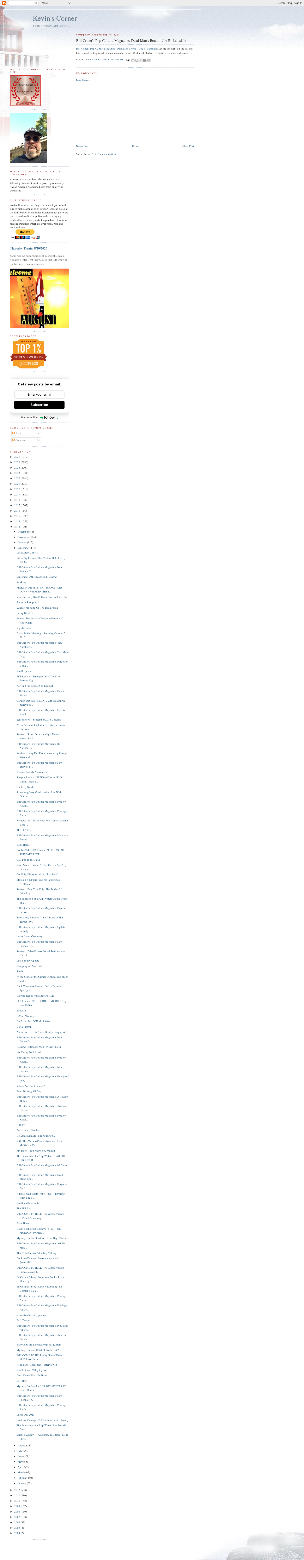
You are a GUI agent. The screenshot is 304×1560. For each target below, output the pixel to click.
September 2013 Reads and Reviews (37, 577)
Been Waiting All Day (29, 1091)
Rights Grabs (24, 628)
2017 (17, 505)
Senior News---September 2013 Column (39, 719)
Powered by (29, 417)
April (21, 1467)
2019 (17, 494)
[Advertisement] (135, 113)
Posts (18, 433)
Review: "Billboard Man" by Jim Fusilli (39, 1047)
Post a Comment (83, 80)
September (24, 548)
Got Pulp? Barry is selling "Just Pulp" (37, 874)
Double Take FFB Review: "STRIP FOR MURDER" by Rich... (39, 1231)
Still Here (22, 1381)
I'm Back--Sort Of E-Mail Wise (33, 1021)
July (20, 1451)
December (23, 531)
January (22, 1483)
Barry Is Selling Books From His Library (39, 1344)
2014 (17, 521)
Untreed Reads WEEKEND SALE (35, 995)
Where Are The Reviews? (31, 1086)
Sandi (20, 971)
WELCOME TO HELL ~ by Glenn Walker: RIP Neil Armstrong (40, 1216)
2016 (17, 510)
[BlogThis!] (137, 60)
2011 (17, 1495)
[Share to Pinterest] (149, 60)
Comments (21, 440)
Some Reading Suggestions (32, 1315)
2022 (17, 478)
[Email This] (133, 60)
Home (135, 146)
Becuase (21, 1010)
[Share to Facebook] (145, 60)
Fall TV (21, 1125)
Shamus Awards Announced (32, 772)
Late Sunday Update (28, 960)
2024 (17, 467)
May (20, 1461)
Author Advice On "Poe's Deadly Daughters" (41, 1032)
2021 (17, 484)
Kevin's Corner (55, 18)
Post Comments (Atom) (104, 154)
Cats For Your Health (28, 859)
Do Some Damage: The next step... (36, 1135)
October (22, 542)
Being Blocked (25, 613)
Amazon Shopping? (28, 602)
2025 (17, 462)
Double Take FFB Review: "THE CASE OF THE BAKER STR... (40, 852)
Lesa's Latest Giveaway (29, 936)
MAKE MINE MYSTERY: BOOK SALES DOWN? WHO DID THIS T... (39, 589)
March (21, 1472)
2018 (17, 500)
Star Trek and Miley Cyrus (31, 1370)
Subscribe (39, 405)
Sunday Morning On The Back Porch (37, 607)
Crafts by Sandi (25, 787)
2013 (17, 527)
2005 (17, 1528)
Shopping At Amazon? (29, 966)
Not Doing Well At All (29, 1052)
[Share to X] (141, 60)
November (24, 537)
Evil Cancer (23, 1320)
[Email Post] (127, 59)
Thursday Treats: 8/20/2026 (28, 248)
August (22, 1445)
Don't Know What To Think (32, 1375)
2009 (17, 1506)
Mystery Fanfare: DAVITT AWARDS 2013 (40, 1350)
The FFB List (24, 830)
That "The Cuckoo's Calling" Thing (36, 1253)
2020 (17, 489)
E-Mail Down (24, 1026)
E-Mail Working (26, 1016)
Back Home (23, 845)
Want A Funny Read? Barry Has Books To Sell (42, 597)
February (23, 1478)
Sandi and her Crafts (28, 1203)
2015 (17, 516)
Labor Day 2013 (26, 1414)
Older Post (188, 146)
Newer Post (82, 146)
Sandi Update (24, 671)
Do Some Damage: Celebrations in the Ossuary (43, 1420)
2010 (17, 1501)
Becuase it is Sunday (28, 1130)
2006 (17, 1522)
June (20, 1456)
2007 (17, 1517)
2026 (17, 457)
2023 (17, 473)
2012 (17, 1490)
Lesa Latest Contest (27, 552)
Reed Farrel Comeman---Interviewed (37, 1364)
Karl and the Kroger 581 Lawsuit (35, 686)
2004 (17, 1533)
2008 (17, 1511)
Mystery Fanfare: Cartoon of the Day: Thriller (42, 1238)
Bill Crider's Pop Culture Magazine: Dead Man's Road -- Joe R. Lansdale (116, 48)
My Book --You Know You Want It (36, 1150)
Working (21, 582)
